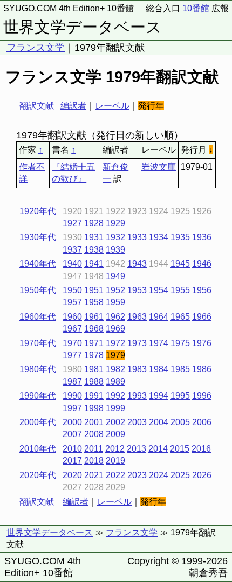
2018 (94, 460)
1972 (115, 343)
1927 (72, 223)
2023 (137, 475)
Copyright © (153, 560)
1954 (158, 290)
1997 (72, 408)
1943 (137, 263)
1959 (115, 302)
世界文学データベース (82, 27)
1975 (180, 343)
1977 (72, 355)
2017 (72, 460)
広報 (220, 8)
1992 (115, 395)
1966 (201, 316)
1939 (115, 249)
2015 (179, 448)
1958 (94, 302)
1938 (94, 249)
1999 (115, 408)
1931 (94, 237)
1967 (72, 328)
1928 (94, 223)
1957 (72, 302)
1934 (158, 237)
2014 (158, 448)
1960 (72, 316)
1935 (180, 237)
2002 (115, 422)
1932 (115, 237)
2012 (115, 448)
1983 (137, 369)
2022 (115, 475)
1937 (72, 249)
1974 (158, 343)
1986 (201, 369)
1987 (72, 381)
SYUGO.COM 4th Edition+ (54, 8)
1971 (94, 343)
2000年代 (37, 422)
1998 (94, 408)
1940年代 (37, 263)
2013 (136, 448)
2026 (201, 475)
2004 (158, 422)
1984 (158, 369)
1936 (201, 237)
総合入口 (163, 8)
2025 (180, 475)
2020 (72, 475)
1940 (72, 263)
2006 (201, 422)
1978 (94, 355)
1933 (137, 237)
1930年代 (37, 237)
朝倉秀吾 (208, 572)
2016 (201, 448)
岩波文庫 (158, 166)
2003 (137, 422)
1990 (72, 395)
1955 (180, 290)
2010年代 (37, 448)
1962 (115, 316)
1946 (201, 263)
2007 (72, 434)
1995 (180, 395)
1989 (115, 381)
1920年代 (37, 211)
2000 (72, 422)
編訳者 (73, 105)
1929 (115, 223)
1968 (94, 328)
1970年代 (37, 343)
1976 (201, 343)
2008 (94, 434)
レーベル (112, 105)
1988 (94, 381)
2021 (94, 475)
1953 (137, 290)
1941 (94, 263)
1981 (94, 369)
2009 (115, 434)
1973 (137, 343)
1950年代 (37, 290)
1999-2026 (204, 560)
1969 (115, 328)
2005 (180, 422)
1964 (158, 316)
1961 (94, 316)
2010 (72, 448)
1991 (94, 395)
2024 (158, 475)
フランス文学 (35, 47)
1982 (115, 369)
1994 (158, 395)
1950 (72, 290)
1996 (201, 395)
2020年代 (37, 475)
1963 (137, 316)
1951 (94, 290)
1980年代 (37, 369)
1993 (137, 395)
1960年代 (37, 316)
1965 (180, 316)
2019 (115, 460)
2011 (93, 448)
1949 (115, 276)
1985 (180, 369)
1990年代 (37, 395)
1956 (201, 290)
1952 (115, 290)
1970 (72, 343)
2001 (94, 422)
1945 (180, 263)
